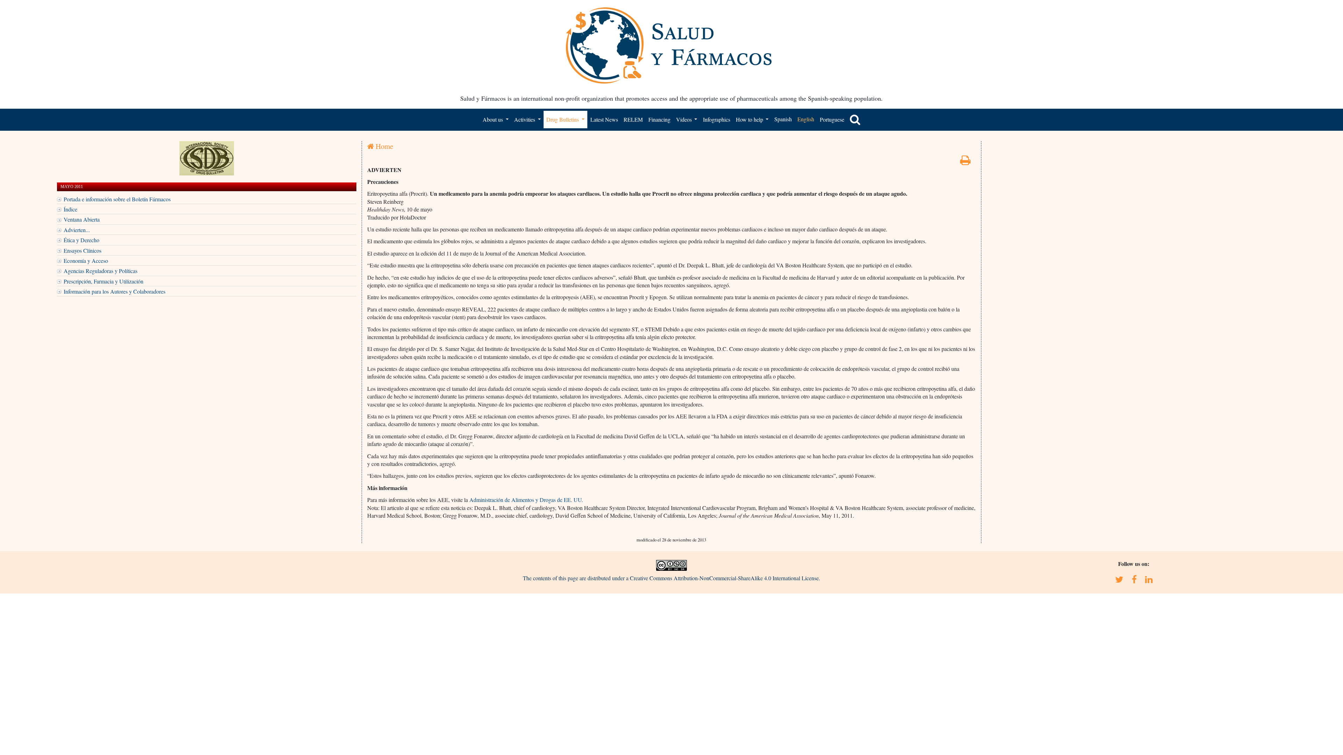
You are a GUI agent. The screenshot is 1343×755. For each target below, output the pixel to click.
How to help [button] (750, 119)
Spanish (783, 119)
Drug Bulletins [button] (563, 119)
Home (383, 146)
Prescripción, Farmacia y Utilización (103, 281)
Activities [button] (525, 119)
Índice (70, 209)
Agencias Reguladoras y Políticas (100, 270)
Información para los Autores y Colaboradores (114, 291)
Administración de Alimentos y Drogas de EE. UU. (526, 499)
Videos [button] (684, 119)
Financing (659, 119)
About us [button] (493, 119)
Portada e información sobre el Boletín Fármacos (117, 199)
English (805, 119)
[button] (855, 119)
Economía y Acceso (86, 260)
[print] (965, 162)
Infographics (716, 119)
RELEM (633, 119)
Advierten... (77, 229)
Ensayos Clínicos (82, 250)
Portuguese (832, 119)
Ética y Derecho (81, 240)
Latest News (604, 119)
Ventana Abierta (82, 219)
